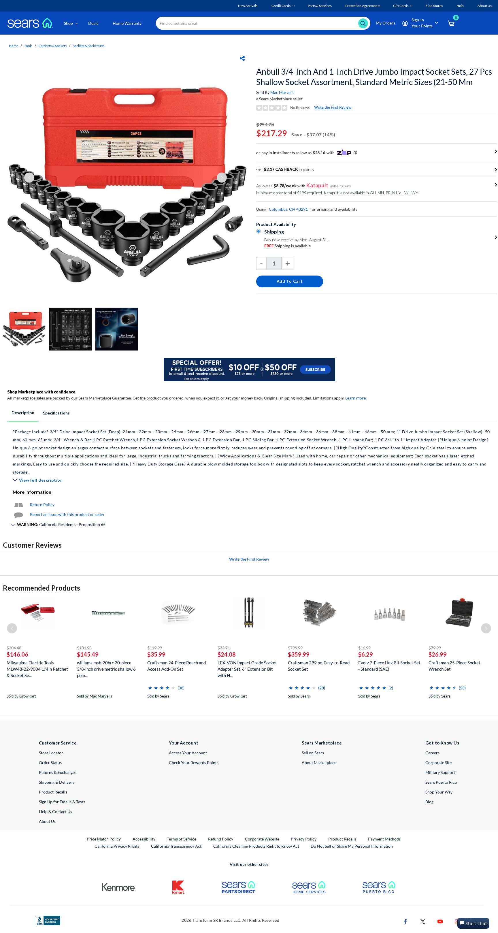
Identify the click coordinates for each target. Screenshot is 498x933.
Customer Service (58, 742)
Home (13, 46)
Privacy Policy (303, 838)
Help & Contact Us (55, 811)
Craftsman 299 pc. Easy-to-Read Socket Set (319, 666)
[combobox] (263, 23)
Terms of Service (181, 838)
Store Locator (51, 752)
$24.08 (227, 654)
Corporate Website (262, 838)
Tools (28, 46)
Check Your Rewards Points (193, 762)
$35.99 (156, 654)
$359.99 (299, 654)
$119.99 (154, 647)
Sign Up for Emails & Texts (62, 801)
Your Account (183, 742)
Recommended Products (41, 588)
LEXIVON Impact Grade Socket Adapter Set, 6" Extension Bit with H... (247, 669)
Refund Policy (220, 838)
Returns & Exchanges (57, 772)
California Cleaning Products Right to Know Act (256, 846)
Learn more (355, 397)
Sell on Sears (313, 752)
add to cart (290, 281)
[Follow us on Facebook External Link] (405, 920)
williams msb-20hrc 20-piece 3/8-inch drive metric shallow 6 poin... (106, 669)
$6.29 (365, 654)
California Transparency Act (176, 846)
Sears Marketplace (322, 742)
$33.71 (224, 647)
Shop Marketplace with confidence (41, 391)
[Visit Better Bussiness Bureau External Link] (47, 919)
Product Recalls (53, 791)
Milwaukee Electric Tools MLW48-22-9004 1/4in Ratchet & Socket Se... (37, 669)
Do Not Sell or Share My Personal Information (352, 846)
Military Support (440, 772)
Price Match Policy (104, 838)
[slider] (161, 686)
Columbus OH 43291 (288, 209)
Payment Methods (384, 838)
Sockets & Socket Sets (88, 46)
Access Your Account (188, 752)
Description (23, 412)
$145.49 (88, 654)
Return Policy (42, 504)
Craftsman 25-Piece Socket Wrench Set (454, 666)
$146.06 (17, 654)
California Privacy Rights (117, 846)
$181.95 (84, 647)
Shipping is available (287, 245)
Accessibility (144, 838)
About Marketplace (319, 762)
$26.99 (438, 654)
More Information (32, 492)
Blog (429, 801)
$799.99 (295, 647)
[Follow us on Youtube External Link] (440, 920)
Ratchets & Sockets (52, 46)
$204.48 (14, 647)
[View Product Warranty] (18, 504)
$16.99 (364, 647)
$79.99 (435, 647)
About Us (47, 821)
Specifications (56, 412)
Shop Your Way (438, 791)
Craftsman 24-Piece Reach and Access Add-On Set (176, 666)
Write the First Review (332, 107)
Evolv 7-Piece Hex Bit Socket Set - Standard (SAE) (389, 666)
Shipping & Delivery (56, 782)
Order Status (50, 762)
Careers (432, 752)
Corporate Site (438, 762)
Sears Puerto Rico (441, 782)
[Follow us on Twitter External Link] (423, 920)
